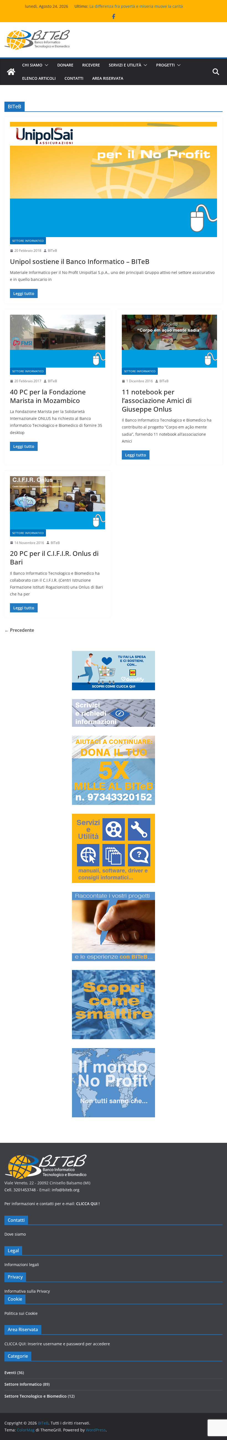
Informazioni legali (21, 1264)
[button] (45, 65)
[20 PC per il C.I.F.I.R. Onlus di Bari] (57, 502)
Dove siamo (15, 1234)
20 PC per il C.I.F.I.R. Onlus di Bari (54, 557)
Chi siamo (32, 65)
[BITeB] (11, 71)
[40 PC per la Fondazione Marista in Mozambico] (57, 341)
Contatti (74, 78)
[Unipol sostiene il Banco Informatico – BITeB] (113, 179)
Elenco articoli (39, 78)
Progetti (165, 65)
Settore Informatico (28, 241)
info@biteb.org (65, 1189)
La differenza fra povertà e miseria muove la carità (136, 6)
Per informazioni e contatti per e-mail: (52, 1203)
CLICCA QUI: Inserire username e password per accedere (57, 1343)
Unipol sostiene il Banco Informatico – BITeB (79, 261)
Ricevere (91, 65)
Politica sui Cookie (21, 1313)
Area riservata (107, 78)
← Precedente (19, 630)
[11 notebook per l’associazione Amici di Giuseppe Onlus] (169, 341)
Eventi (10, 1372)
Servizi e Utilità (125, 65)
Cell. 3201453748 (20, 1189)
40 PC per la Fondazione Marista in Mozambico (48, 396)
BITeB (52, 250)
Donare (65, 65)
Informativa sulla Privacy (27, 1291)
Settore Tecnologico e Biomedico (35, 1396)
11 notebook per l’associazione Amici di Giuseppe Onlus (157, 400)
